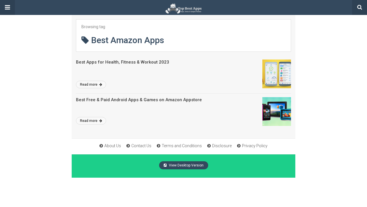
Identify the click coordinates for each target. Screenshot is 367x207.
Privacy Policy (255, 145)
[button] (7, 7)
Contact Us (141, 145)
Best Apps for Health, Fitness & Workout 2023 (122, 62)
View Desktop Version (186, 165)
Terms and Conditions (182, 145)
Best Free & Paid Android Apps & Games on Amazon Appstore (139, 99)
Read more (89, 85)
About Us (112, 145)
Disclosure (222, 145)
